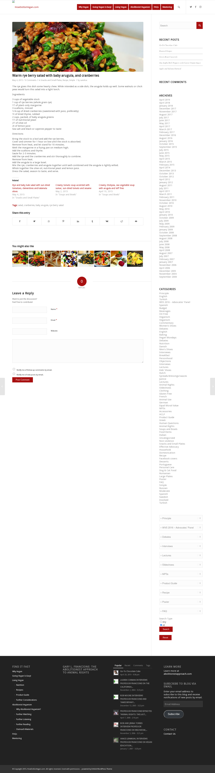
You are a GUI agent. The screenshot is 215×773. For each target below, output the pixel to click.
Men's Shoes (166, 349)
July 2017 (164, 117)
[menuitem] (83, 7)
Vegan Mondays (167, 337)
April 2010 (164, 212)
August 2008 (165, 238)
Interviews (164, 352)
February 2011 (166, 197)
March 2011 (165, 194)
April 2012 (164, 179)
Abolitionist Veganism (22, 704)
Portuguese (165, 464)
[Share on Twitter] (34, 221)
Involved (163, 500)
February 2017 (166, 132)
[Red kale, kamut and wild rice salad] (86, 259)
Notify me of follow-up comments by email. (34, 370)
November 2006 (167, 265)
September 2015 (168, 147)
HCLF (162, 414)
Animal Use (165, 399)
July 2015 (164, 150)
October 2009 (166, 217)
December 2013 (167, 170)
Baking (163, 334)
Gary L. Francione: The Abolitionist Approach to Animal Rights (80, 669)
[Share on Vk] (107, 221)
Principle (164, 293)
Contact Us (169, 733)
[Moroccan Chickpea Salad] (119, 259)
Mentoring (17, 738)
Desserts (164, 461)
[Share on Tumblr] (92, 221)
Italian (162, 435)
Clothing (164, 390)
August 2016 (165, 138)
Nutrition (164, 343)
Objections (165, 361)
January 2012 (166, 182)
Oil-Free (163, 314)
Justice (162, 379)
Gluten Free (165, 393)
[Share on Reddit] (121, 221)
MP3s (162, 408)
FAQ (161, 482)
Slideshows (165, 387)
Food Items (165, 432)
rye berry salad (56, 205)
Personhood (165, 358)
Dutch (162, 373)
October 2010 (166, 203)
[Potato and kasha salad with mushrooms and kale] (135, 259)
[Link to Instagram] (200, 7)
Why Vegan (17, 671)
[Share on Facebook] (19, 221)
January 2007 (166, 262)
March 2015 (165, 161)
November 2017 (167, 111)
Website (54, 331)
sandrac (83, 80)
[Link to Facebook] (195, 7)
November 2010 (167, 200)
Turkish (163, 299)
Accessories (165, 411)
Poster (162, 479)
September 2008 (168, 235)
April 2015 (164, 158)
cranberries (29, 205)
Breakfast (164, 355)
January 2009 (166, 229)
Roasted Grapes (165, 51)
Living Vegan (18, 680)
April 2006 (164, 268)
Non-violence (166, 441)
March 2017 (165, 129)
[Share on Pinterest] (63, 221)
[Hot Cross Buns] (53, 259)
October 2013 (166, 173)
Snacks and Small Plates (51, 80)
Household (165, 449)
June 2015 (164, 153)
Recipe (65, 80)
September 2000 (168, 276)
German (163, 402)
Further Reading (23, 724)
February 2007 (166, 259)
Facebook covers (168, 458)
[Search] (179, 7)
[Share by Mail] (136, 221)
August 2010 (165, 206)
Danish (163, 346)
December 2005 (167, 271)
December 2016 (167, 135)
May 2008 (164, 247)
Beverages (164, 311)
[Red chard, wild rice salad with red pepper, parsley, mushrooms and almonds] (37, 259)
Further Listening (23, 719)
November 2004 (167, 273)
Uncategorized (167, 438)
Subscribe (174, 714)
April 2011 (164, 191)
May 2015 (164, 155)
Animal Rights (166, 384)
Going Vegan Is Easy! (21, 676)
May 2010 (164, 209)
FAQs (14, 734)
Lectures (163, 367)
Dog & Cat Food (167, 470)
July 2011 (164, 188)
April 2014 (164, 167)
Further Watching (23, 714)
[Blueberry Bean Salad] (69, 259)
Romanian (164, 473)
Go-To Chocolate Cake (168, 45)
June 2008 (164, 244)
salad (20, 205)
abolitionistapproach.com (178, 673)
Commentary (166, 323)
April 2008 (164, 250)
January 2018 (166, 105)
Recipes (19, 690)
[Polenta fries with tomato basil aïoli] (2, 386)
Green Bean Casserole (168, 56)
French (163, 396)
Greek (162, 420)
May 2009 (164, 223)
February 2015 (166, 164)
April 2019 (164, 99)
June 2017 (164, 120)
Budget (163, 308)
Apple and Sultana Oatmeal (170, 68)
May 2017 (164, 123)
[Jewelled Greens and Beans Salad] (102, 259)
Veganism (164, 317)
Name (54, 309)
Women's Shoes (167, 325)
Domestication (167, 452)
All (164, 625)
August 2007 (165, 253)
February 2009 (166, 226)
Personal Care (166, 467)
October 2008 (166, 232)
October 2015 (166, 144)
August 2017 (165, 114)
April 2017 (164, 126)
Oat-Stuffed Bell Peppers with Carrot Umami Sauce (180, 62)
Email (54, 320)
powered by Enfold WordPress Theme (97, 769)
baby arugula (42, 205)
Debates (163, 328)
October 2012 (166, 176)
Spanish (163, 305)
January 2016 (166, 141)
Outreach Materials (24, 729)
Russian (163, 488)
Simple (72, 80)
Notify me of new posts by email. (30, 375)
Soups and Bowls (168, 429)
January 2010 (166, 214)
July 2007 (164, 256)
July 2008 (164, 241)
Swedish (163, 497)
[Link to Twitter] (191, 7)
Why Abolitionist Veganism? (28, 709)
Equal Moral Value (168, 405)
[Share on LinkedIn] (78, 221)
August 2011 (165, 185)
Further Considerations (26, 700)
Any (164, 622)
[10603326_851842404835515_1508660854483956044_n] (77, 47)
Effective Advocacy (169, 446)
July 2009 (164, 220)
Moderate (164, 491)
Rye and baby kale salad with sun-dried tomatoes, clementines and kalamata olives (31, 188)
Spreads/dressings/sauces (173, 376)
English (163, 296)
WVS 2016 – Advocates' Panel (174, 302)
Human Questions (169, 423)
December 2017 (167, 108)
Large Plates (166, 476)
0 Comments (30, 80)
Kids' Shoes (165, 370)
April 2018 (164, 102)
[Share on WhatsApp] (49, 221)
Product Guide (166, 417)
